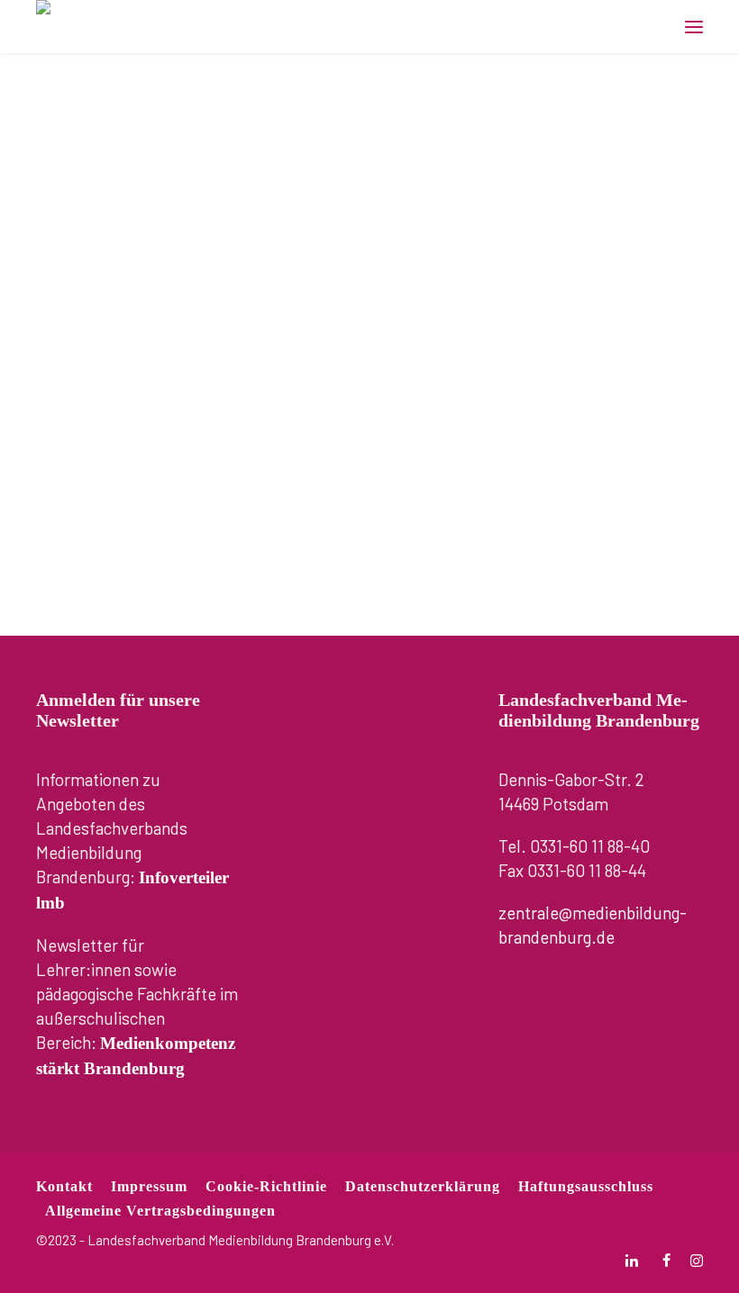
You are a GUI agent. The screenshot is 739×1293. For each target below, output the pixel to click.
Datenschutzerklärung (422, 1186)
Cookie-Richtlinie (266, 1186)
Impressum (149, 1186)
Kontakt (64, 1186)
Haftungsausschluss (585, 1186)
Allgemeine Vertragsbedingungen (160, 1210)
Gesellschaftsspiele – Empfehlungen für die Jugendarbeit (366, 192)
